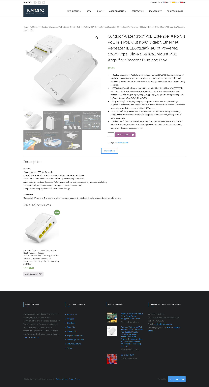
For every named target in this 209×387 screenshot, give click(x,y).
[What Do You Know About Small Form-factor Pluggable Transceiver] (112, 317)
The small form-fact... (130, 322)
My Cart (70, 319)
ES (176, 2)
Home (25, 27)
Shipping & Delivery (75, 339)
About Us (71, 327)
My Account (72, 314)
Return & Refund (74, 343)
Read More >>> (32, 337)
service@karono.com (163, 324)
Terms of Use (61, 379)
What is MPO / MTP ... (130, 349)
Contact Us (155, 2)
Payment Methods (75, 335)
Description (109, 150)
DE (184, 2)
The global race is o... (130, 358)
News (69, 348)
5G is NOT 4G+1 (127, 355)
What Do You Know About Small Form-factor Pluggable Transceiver (132, 316)
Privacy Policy (74, 379)
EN (167, 2)
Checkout (71, 323)
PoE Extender (35, 27)
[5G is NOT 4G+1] (112, 359)
